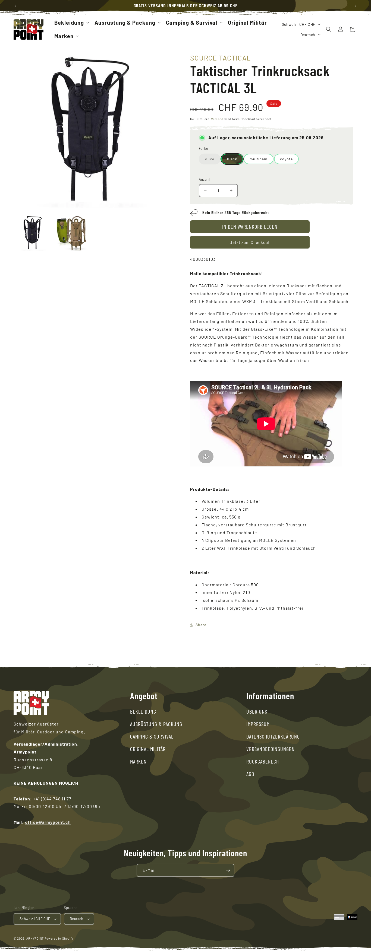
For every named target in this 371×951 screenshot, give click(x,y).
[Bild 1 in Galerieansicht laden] (33, 233)
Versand (217, 119)
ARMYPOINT (35, 938)
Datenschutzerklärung (273, 736)
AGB (250, 774)
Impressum (258, 724)
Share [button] (201, 624)
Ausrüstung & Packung (156, 724)
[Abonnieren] (228, 870)
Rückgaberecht (255, 212)
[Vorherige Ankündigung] (15, 6)
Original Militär (148, 749)
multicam (259, 159)
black (232, 159)
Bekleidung (143, 711)
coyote (286, 159)
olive (213, 160)
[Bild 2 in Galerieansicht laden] (71, 233)
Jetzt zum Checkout (250, 242)
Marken (138, 761)
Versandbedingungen (270, 749)
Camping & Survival (152, 736)
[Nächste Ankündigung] (355, 6)
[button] (71, 22)
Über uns (256, 711)
